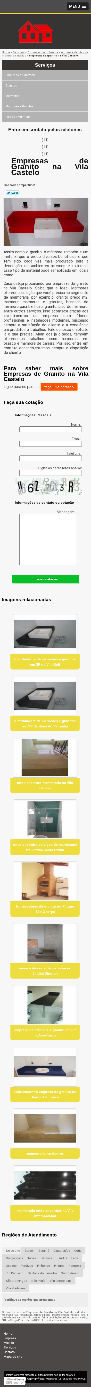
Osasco (11, 1265)
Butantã (44, 1250)
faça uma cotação (59, 387)
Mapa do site (13, 1356)
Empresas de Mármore (20, 75)
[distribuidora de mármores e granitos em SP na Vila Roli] (45, 634)
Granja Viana (14, 1258)
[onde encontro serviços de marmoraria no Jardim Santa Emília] (45, 819)
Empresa (10, 1338)
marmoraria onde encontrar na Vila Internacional (45, 1213)
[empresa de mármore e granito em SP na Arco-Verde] (45, 1005)
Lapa (74, 1258)
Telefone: (74, 453)
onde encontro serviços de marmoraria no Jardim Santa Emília (45, 847)
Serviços (45, 65)
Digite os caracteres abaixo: (60, 468)
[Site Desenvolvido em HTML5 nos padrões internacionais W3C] (14, 1383)
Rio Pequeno (15, 1273)
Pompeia (75, 1265)
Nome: (76, 424)
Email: (77, 439)
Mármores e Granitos (19, 106)
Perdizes (27, 1265)
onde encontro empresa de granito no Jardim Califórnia (45, 1094)
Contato (9, 1352)
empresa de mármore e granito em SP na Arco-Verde (45, 1032)
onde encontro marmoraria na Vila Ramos (45, 785)
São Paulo (38, 1281)
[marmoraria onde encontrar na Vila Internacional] (45, 1185)
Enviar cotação (45, 579)
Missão (9, 1343)
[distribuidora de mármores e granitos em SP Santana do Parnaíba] (45, 696)
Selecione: (13, 1250)
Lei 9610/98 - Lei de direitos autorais (47, 1320)
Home (8, 1333)
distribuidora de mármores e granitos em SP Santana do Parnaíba (45, 723)
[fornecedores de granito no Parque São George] (45, 881)
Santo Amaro (70, 1273)
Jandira (62, 1258)
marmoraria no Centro (45, 1154)
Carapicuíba (61, 1250)
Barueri (29, 1250)
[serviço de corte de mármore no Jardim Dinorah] (45, 943)
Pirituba (59, 1265)
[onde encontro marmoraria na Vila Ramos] (45, 758)
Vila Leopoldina (61, 1281)
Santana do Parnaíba (42, 1273)
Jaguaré (46, 1258)
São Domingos (16, 1281)
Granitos (11, 85)
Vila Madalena (15, 1288)
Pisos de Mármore (18, 117)
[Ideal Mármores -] (45, 23)
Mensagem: (66, 512)
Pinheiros (43, 1265)
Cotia (78, 1250)
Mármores (12, 96)
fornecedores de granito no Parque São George (45, 909)
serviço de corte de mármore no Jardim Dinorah (45, 970)
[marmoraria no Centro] (45, 1128)
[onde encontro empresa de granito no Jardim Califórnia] (45, 1067)
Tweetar (12, 192)
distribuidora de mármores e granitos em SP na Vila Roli (45, 661)
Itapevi (32, 1258)
